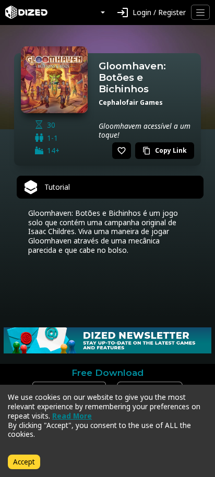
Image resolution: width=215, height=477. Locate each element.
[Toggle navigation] (200, 12)
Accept (24, 462)
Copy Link (164, 150)
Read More (72, 416)
